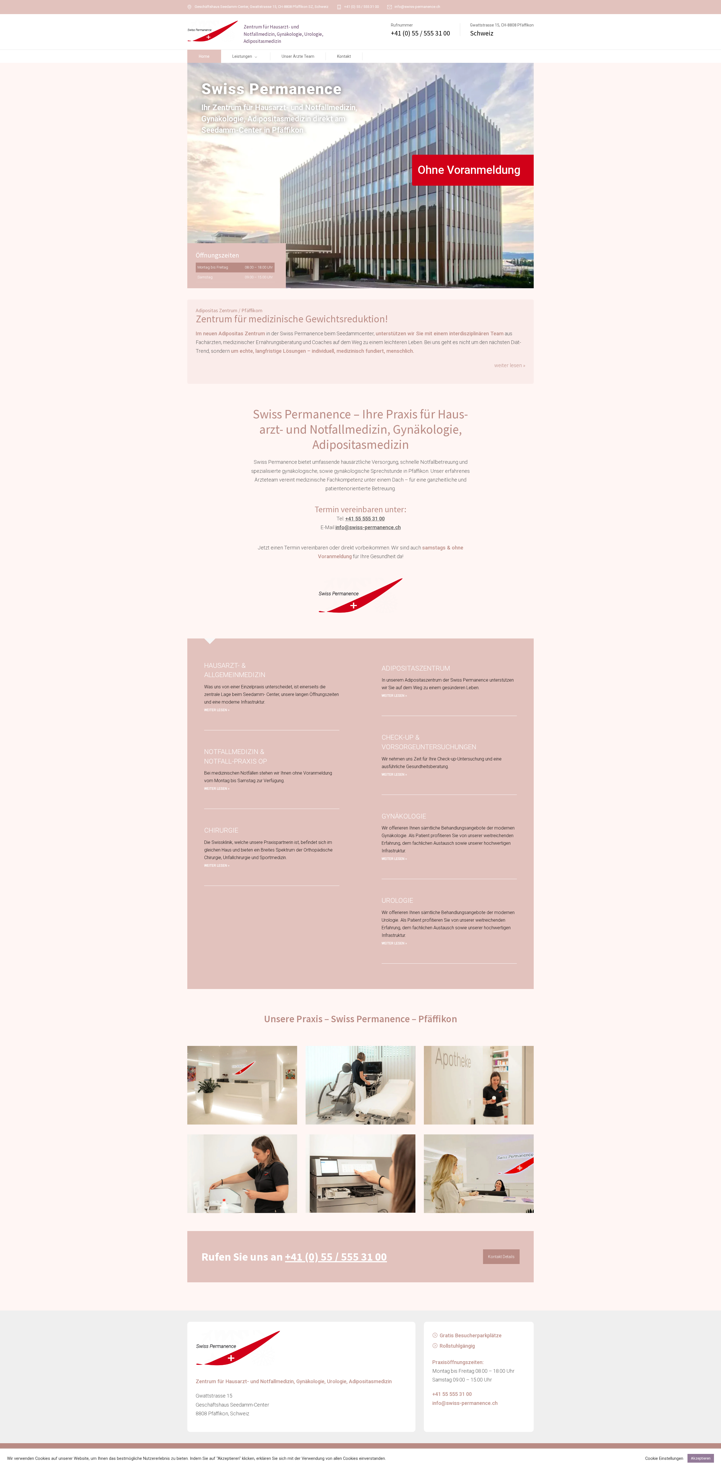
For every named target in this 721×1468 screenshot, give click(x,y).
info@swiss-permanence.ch (417, 7)
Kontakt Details (501, 1256)
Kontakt (344, 56)
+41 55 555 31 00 (365, 519)
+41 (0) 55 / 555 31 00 (361, 7)
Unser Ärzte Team (298, 56)
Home (204, 56)
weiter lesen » (509, 365)
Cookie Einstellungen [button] (664, 1458)
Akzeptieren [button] (701, 1458)
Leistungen (242, 56)
